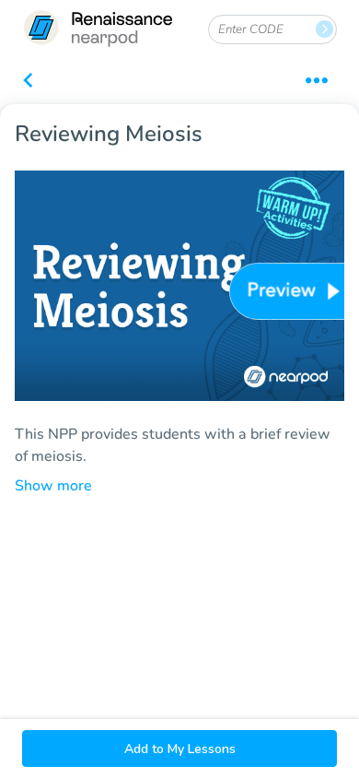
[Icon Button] (28, 81)
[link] (97, 30)
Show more (53, 486)
